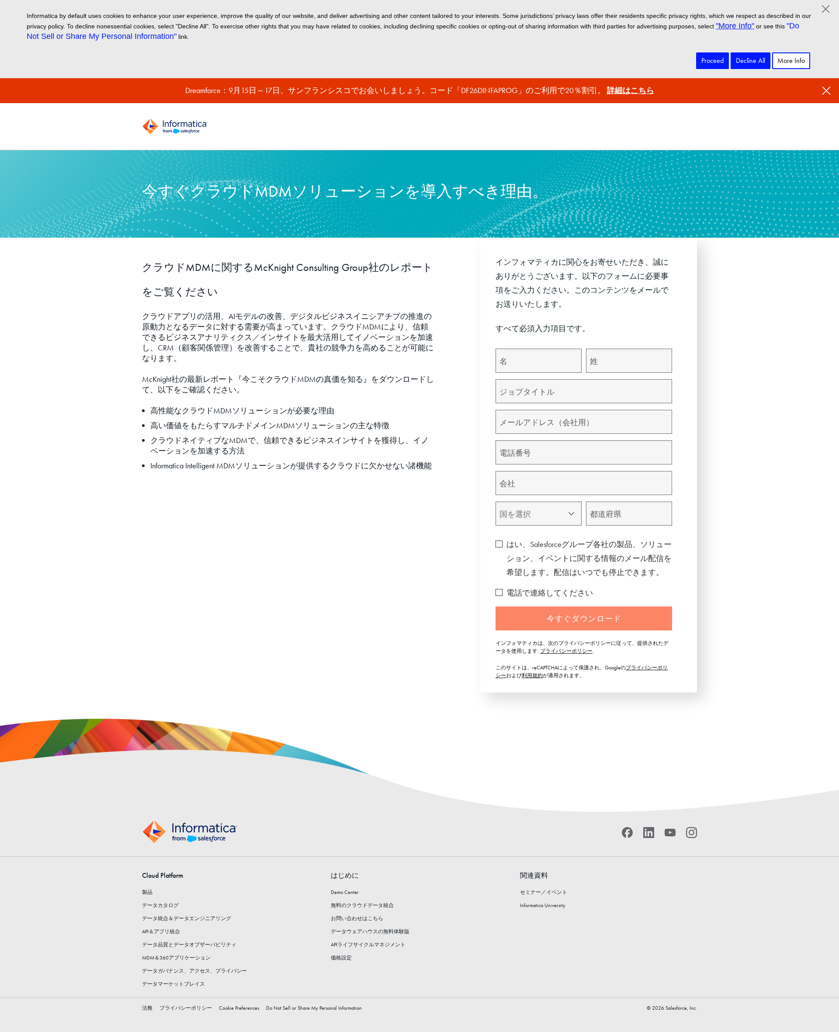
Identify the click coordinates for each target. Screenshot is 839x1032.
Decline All (750, 60)
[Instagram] (691, 832)
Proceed (712, 60)
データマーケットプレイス (173, 984)
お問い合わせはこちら (357, 918)
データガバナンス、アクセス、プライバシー (194, 971)
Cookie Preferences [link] (239, 1007)
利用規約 (532, 675)
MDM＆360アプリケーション (176, 958)
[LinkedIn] (648, 832)
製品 (147, 892)
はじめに (345, 875)
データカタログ (160, 905)
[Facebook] (627, 832)
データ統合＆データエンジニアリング (186, 918)
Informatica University (542, 905)
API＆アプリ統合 (161, 931)
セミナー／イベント (543, 892)
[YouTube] (670, 832)
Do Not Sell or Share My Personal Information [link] (314, 1007)
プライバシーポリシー (566, 651)
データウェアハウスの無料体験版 (370, 931)
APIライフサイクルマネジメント (368, 945)
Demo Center (345, 892)
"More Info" (735, 25)
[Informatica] (175, 126)
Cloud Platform (162, 875)
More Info (791, 60)
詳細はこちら (630, 90)
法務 (147, 1008)
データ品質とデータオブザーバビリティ (189, 945)
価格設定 (341, 958)
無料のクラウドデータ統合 (362, 905)
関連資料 (534, 875)
